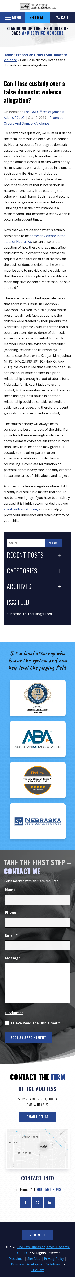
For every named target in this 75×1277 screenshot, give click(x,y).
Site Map (34, 1258)
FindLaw (37, 1270)
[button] (12, 17)
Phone (10, 912)
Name (10, 889)
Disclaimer (14, 1012)
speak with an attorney (21, 509)
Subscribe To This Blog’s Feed (29, 614)
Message (13, 958)
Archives (19, 586)
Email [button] (40, 18)
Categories (22, 570)
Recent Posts (25, 555)
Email (11, 935)
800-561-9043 (49, 1189)
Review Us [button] (37, 1235)
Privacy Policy (54, 1258)
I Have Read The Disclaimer (35, 1023)
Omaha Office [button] (38, 1116)
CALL (65, 17)
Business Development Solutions (36, 1264)
